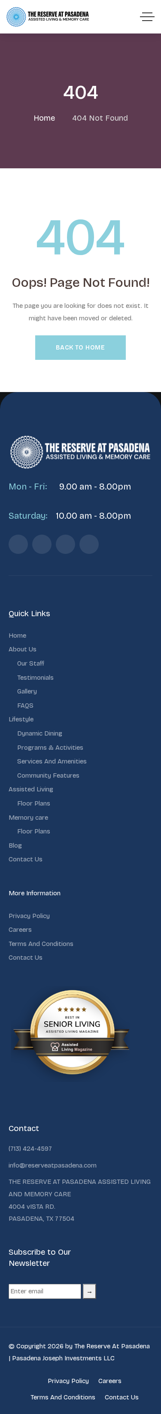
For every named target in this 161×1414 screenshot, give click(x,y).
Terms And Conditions (41, 944)
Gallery (27, 691)
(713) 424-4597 (30, 1148)
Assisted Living (31, 789)
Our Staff (30, 663)
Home (17, 635)
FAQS (25, 705)
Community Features (48, 775)
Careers (20, 930)
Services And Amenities (52, 761)
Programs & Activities (50, 747)
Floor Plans (33, 803)
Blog (15, 845)
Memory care (28, 817)
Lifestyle (21, 719)
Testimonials (35, 677)
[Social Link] (18, 544)
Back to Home (80, 347)
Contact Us (26, 859)
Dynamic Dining (39, 733)
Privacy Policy (29, 916)
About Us (22, 649)
